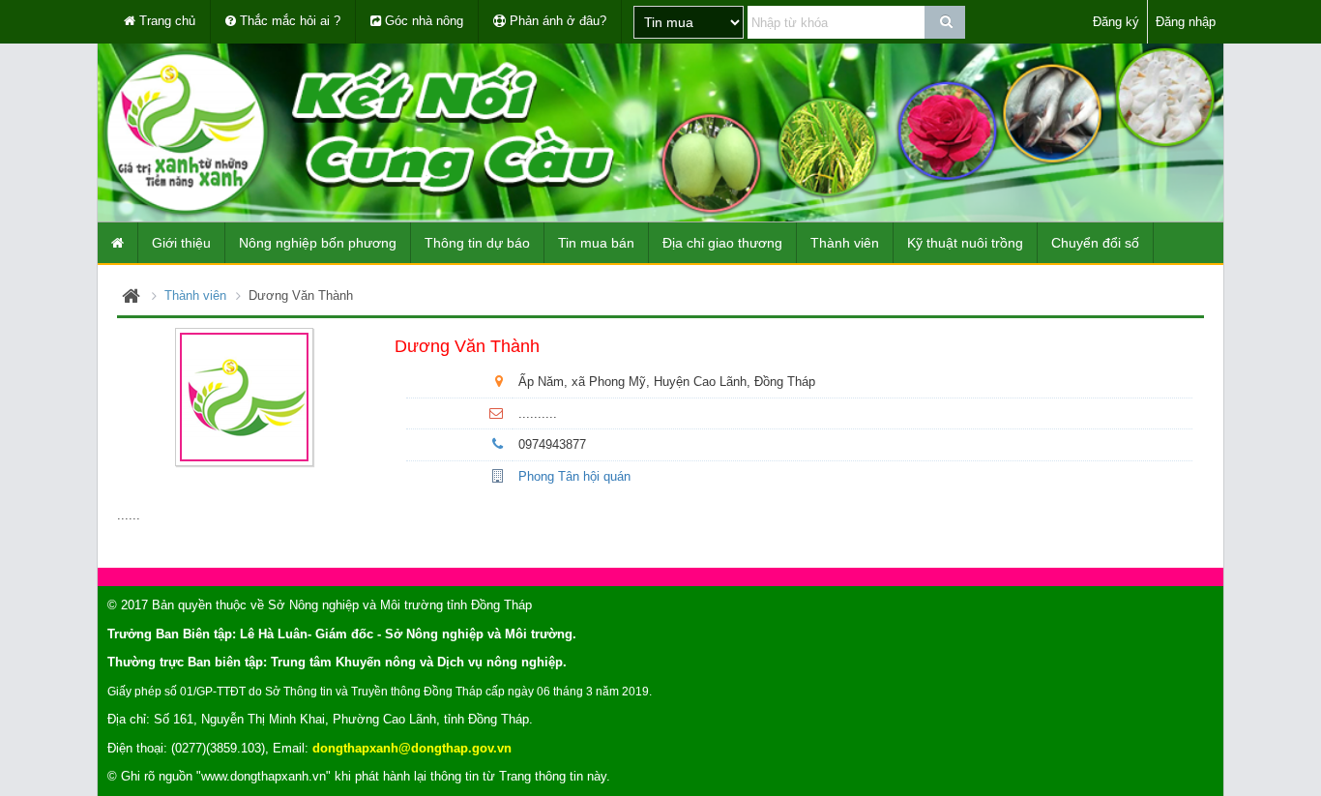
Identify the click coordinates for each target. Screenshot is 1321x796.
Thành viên (195, 295)
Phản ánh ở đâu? (556, 21)
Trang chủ (165, 21)
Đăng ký (1116, 22)
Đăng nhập (1186, 22)
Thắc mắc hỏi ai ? (288, 21)
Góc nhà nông (422, 21)
